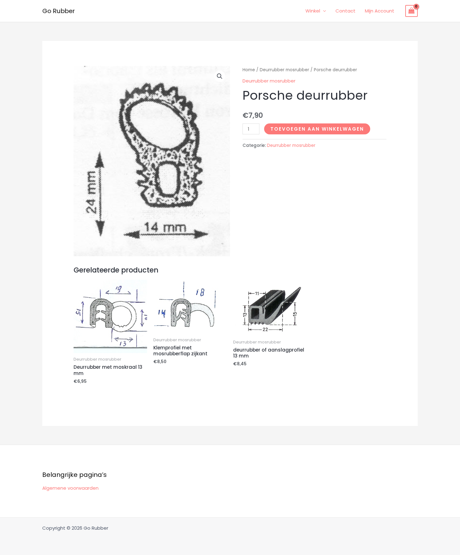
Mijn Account (379, 11)
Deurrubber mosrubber (284, 70)
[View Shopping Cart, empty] (411, 11)
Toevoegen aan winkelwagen (317, 129)
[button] (219, 76)
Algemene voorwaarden (70, 488)
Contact (345, 11)
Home (249, 70)
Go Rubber (58, 11)
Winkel (312, 11)
